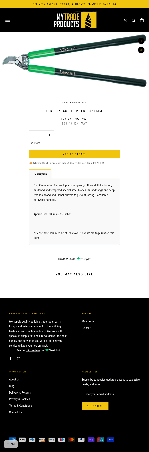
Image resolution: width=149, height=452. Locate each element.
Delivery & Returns (20, 392)
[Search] (134, 20)
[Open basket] (142, 20)
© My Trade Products (25, 433)
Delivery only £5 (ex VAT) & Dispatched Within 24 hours (74, 4)
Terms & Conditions (20, 405)
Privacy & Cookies (19, 399)
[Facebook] (10, 358)
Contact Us (15, 412)
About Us (14, 379)
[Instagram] (18, 358)
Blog (11, 386)
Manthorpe (88, 321)
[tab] (40, 174)
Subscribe (95, 406)
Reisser (86, 328)
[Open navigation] (7, 20)
